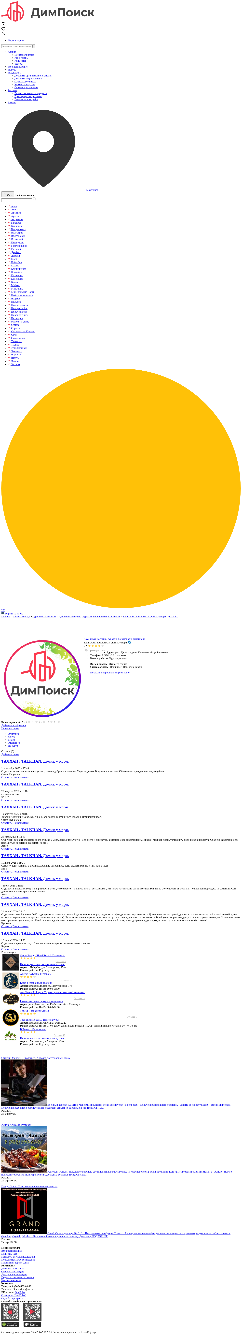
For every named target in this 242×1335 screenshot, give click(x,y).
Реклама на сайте (11, 1280)
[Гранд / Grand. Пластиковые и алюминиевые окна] (24, 1233)
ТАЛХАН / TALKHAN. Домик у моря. (35, 761)
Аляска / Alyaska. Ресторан (16, 1124)
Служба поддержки (12, 1298)
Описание (13, 733)
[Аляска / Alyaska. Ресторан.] (10, 988)
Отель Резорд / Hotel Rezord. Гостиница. (42, 955)
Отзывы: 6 (61, 961)
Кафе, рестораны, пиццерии (36, 982)
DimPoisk (20, 1292)
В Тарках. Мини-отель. (33, 1029)
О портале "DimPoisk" (13, 1295)
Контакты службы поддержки (18, 1256)
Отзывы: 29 (59, 1035)
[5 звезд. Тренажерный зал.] (10, 1025)
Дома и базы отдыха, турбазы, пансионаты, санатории (114, 639)
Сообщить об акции (12, 1271)
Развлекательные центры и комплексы (41, 1001)
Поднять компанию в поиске (17, 1277)
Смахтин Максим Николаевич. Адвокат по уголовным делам (35, 1058)
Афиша (12, 51)
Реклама (12, 90)
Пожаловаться (20, 777)
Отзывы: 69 (66, 980)
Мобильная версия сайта (15, 1262)
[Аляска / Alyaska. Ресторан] (24, 1171)
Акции (12, 102)
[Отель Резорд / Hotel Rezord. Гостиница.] (10, 969)
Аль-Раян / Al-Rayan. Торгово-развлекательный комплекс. (52, 992)
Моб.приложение (17, 66)
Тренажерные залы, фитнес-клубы (39, 1019)
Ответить (6, 777)
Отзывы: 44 (79, 998)
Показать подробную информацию (110, 672)
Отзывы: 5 (132, 1017)
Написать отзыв (10, 728)
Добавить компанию (12, 1268)
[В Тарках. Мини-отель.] (10, 1043)
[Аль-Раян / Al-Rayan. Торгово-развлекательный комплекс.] (10, 1006)
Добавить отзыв (10, 754)
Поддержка (14, 72)
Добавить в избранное (13, 725)
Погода (12, 69)
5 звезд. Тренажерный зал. (35, 1010)
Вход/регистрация (11, 1250)
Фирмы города (16, 40)
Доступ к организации (14, 1274)
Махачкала (92, 190)
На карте (13, 745)
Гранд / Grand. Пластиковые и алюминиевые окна (29, 1186)
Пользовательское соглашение (18, 1259)
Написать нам (9, 1253)
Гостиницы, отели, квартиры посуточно (42, 964)
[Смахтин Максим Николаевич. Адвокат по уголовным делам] (24, 1104)
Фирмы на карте (14, 613)
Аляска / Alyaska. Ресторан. (35, 973)
